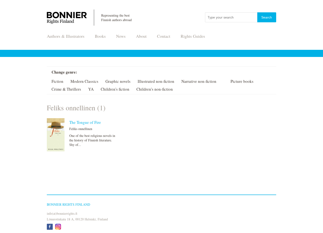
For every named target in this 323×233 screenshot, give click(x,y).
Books (100, 36)
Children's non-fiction (154, 89)
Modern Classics (84, 81)
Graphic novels (118, 81)
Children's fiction (115, 89)
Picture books (242, 81)
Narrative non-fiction (198, 81)
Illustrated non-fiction (156, 81)
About (141, 36)
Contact (163, 36)
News (121, 36)
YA (91, 89)
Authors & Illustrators (65, 36)
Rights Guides (193, 36)
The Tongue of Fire (85, 122)
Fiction (57, 81)
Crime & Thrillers (66, 89)
